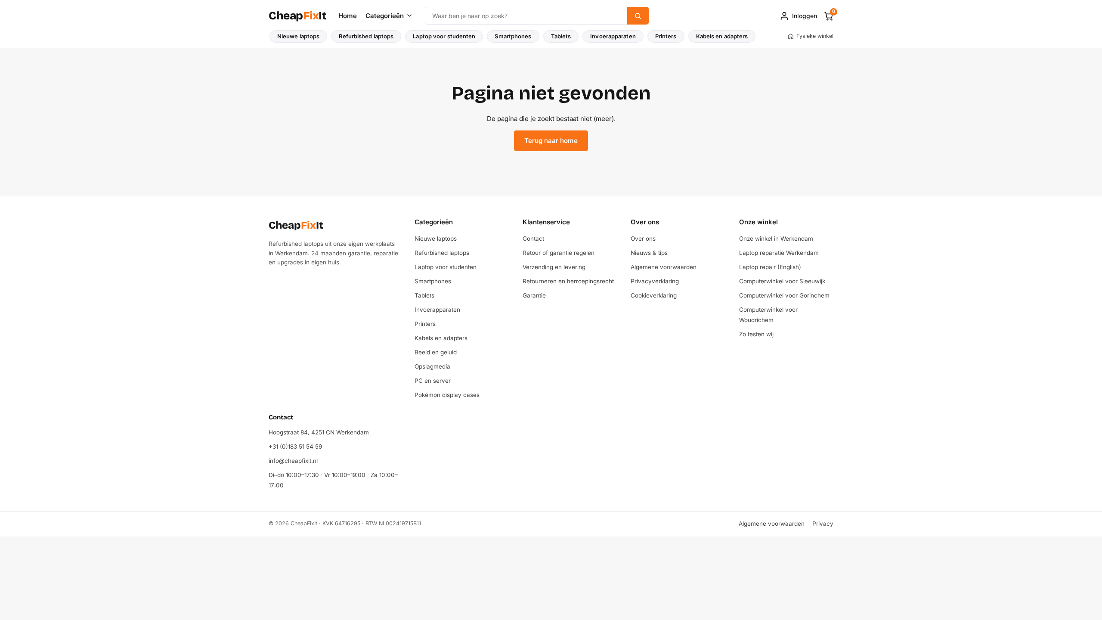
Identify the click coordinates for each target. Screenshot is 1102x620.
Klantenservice (546, 222)
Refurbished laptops (366, 36)
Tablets (561, 36)
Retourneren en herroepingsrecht (568, 281)
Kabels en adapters (722, 36)
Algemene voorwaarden (663, 267)
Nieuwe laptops (298, 36)
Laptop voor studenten (444, 36)
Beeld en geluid (436, 352)
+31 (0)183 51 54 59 (295, 446)
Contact (533, 238)
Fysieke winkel (814, 36)
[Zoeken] (638, 16)
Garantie (534, 295)
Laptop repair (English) (770, 267)
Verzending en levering (554, 267)
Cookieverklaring (654, 295)
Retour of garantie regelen (558, 252)
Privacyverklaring (655, 281)
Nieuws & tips (649, 252)
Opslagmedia (432, 366)
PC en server (433, 380)
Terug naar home (551, 140)
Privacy (822, 523)
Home (347, 16)
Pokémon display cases (447, 394)
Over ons (645, 222)
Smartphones (513, 36)
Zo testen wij (756, 334)
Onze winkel (758, 222)
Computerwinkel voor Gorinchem (784, 295)
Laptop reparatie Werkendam (779, 252)
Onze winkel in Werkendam (776, 238)
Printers (666, 36)
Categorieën (384, 16)
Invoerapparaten (613, 36)
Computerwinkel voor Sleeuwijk (782, 281)
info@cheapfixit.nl (293, 460)
